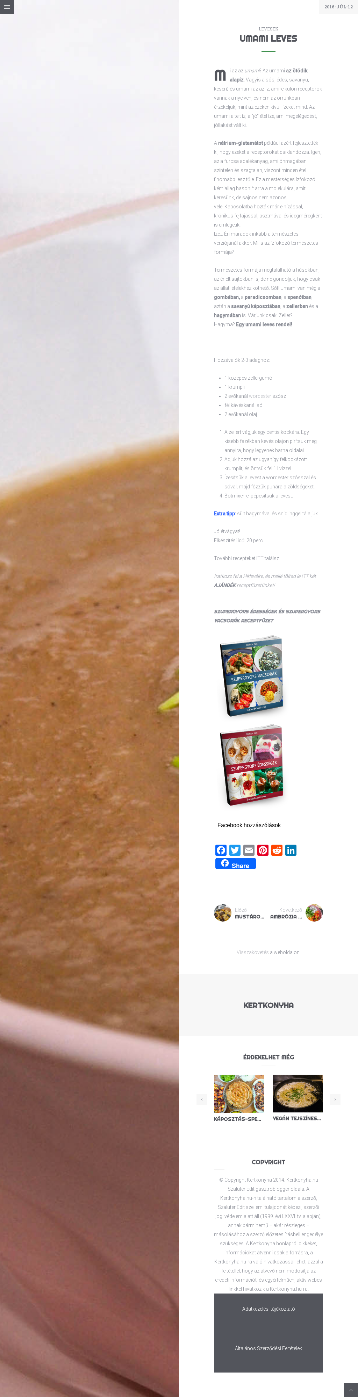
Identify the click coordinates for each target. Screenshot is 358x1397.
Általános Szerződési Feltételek (268, 1348)
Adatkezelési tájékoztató (268, 1309)
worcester (260, 396)
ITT (260, 558)
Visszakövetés (253, 952)
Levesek (268, 28)
